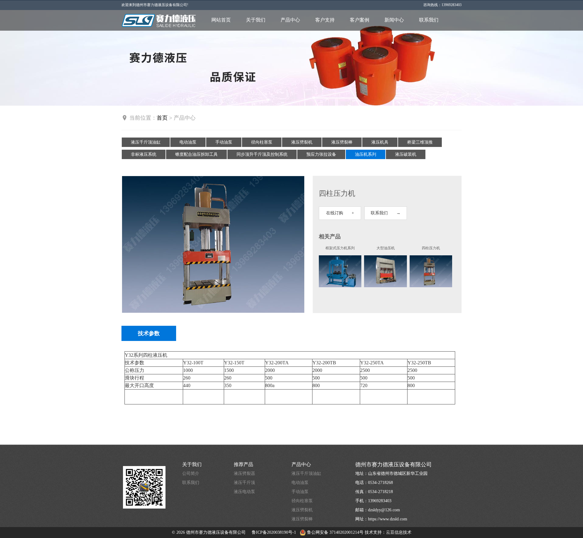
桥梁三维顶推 (420, 142)
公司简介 (190, 473)
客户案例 (359, 19)
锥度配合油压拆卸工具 (196, 154)
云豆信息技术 (398, 532)
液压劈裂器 (244, 473)
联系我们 (428, 19)
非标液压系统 (143, 154)
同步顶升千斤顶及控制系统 (262, 154)
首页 (162, 118)
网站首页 (221, 19)
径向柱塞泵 (261, 142)
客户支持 (325, 19)
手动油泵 (223, 142)
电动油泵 (187, 142)
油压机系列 (365, 154)
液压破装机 (405, 154)
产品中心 (290, 19)
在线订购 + (340, 213)
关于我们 (255, 19)
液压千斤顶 (244, 482)
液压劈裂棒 (342, 142)
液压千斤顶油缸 (146, 142)
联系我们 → (386, 213)
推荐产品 (243, 464)
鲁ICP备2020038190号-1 (274, 532)
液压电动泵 (244, 491)
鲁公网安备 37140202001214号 (334, 532)
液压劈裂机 (301, 142)
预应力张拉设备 (321, 154)
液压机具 (379, 142)
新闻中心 (394, 19)
